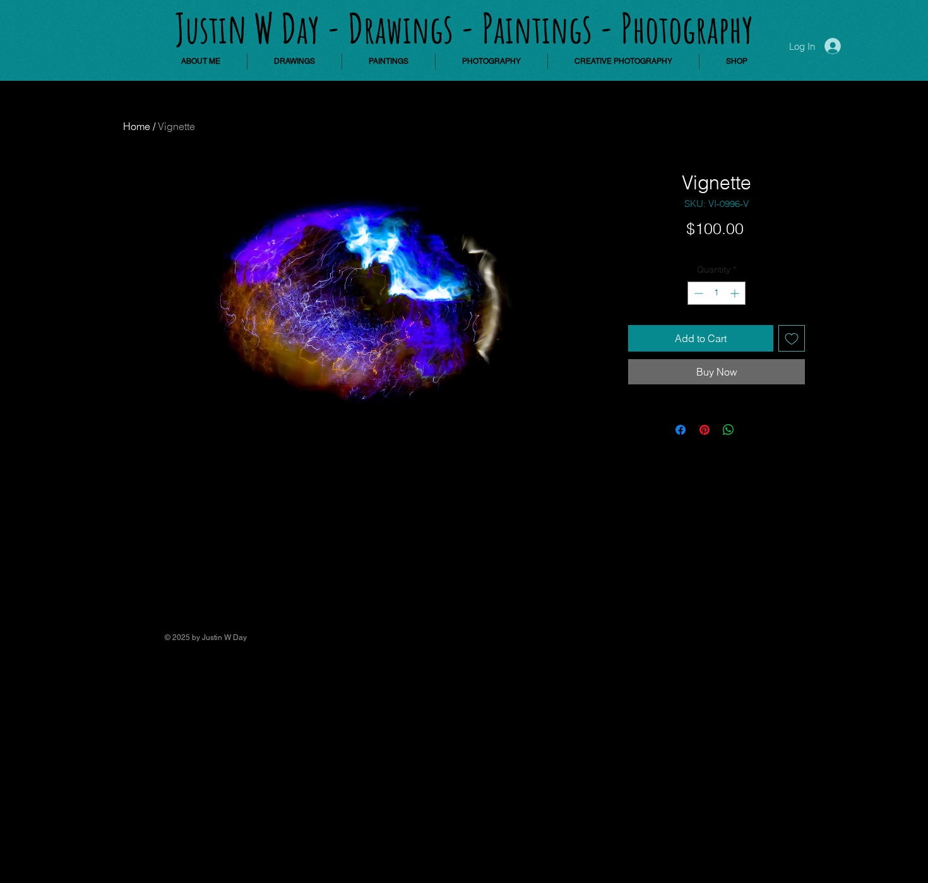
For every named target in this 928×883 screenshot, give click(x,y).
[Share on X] (752, 429)
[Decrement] (697, 293)
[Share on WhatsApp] (728, 429)
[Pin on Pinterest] (704, 429)
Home (136, 126)
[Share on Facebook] (680, 429)
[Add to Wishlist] (791, 338)
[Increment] (736, 293)
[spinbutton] (716, 293)
